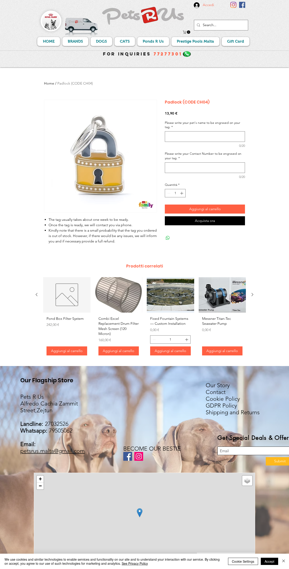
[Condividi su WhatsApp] (167, 238)
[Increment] (182, 193)
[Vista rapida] (67, 295)
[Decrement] (168, 193)
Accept (269, 561)
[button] (187, 32)
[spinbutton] (175, 193)
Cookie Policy (223, 398)
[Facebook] (242, 5)
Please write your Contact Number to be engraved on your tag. (203, 156)
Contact (216, 392)
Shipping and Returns (233, 412)
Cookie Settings (243, 561)
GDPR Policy (221, 405)
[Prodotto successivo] (252, 294)
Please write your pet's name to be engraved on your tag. (202, 125)
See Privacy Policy (135, 563)
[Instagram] (233, 5)
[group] (144, 318)
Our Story (218, 385)
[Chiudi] (283, 561)
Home (49, 83)
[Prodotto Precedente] (36, 294)
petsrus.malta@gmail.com (52, 450)
